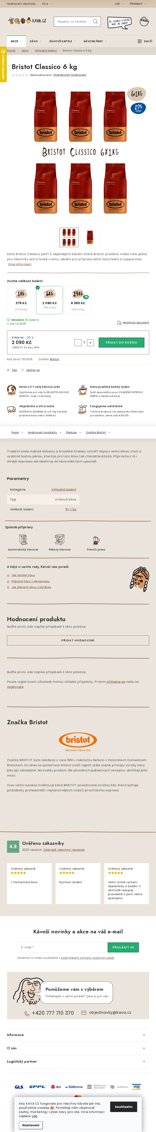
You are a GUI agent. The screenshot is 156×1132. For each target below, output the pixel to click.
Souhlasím (123, 1107)
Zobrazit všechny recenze (64, 850)
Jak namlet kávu (23, 575)
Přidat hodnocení (78, 640)
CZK (118, 4)
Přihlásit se (123, 947)
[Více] (145, 41)
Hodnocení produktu (42, 432)
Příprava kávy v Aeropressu (31, 581)
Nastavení (30, 1125)
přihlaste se (116, 682)
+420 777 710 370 (53, 1013)
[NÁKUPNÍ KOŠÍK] (144, 22)
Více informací (20, 264)
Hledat (95, 22)
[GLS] (20, 1086)
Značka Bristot (96, 432)
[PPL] (37, 1086)
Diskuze (71, 432)
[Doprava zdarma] (78, 300)
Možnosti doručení (136, 322)
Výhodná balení (63, 489)
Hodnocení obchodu (21, 4)
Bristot (54, 359)
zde (34, 1116)
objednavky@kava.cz (110, 1012)
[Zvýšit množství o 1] (90, 342)
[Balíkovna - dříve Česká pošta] (74, 1086)
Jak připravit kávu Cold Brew (31, 587)
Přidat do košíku (121, 342)
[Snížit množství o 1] (78, 342)
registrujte (15, 687)
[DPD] (56, 1086)
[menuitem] (16, 41)
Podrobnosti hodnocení (70, 75)
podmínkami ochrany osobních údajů (87, 958)
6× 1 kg (71, 509)
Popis (15, 432)
